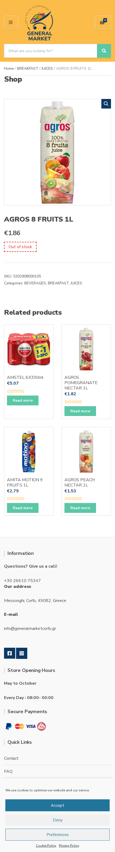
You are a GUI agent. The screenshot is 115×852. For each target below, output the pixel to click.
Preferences (58, 834)
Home (9, 68)
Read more (23, 400)
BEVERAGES (35, 283)
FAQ (8, 771)
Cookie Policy (46, 845)
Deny (58, 820)
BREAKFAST (27, 68)
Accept (57, 805)
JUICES (47, 68)
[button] (106, 104)
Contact (11, 758)
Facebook (9, 653)
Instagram (21, 653)
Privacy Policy (69, 845)
